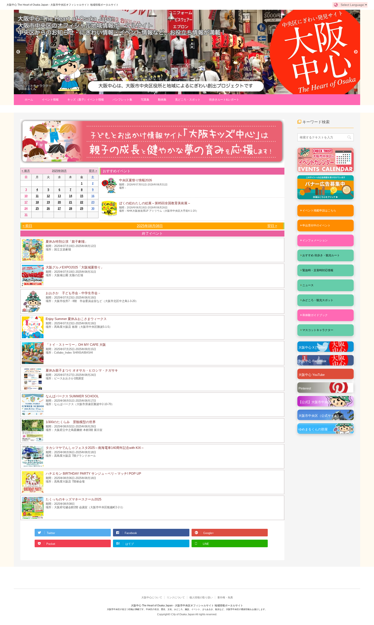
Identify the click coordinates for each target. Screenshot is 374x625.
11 (37, 196)
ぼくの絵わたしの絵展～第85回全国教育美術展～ (155, 203)
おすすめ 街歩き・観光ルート (321, 255)
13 (59, 196)
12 (48, 196)
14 (70, 196)
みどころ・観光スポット (317, 300)
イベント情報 (50, 99)
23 (92, 202)
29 (81, 208)
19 (48, 202)
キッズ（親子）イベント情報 (85, 99)
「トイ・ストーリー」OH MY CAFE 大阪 (76, 344)
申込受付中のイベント (316, 225)
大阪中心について (151, 597)
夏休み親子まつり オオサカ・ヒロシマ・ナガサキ (82, 370)
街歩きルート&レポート (224, 99)
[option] (187, 52)
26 (48, 208)
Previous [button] (18, 52)
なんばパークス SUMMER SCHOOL (72, 396)
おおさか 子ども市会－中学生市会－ (73, 293)
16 (92, 196)
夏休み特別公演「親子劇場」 (67, 241)
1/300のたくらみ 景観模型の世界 (71, 422)
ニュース (308, 285)
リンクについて (176, 597)
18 (37, 202)
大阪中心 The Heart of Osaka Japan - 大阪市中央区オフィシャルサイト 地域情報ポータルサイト (62, 4)
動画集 (162, 99)
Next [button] (356, 52)
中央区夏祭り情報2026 (135, 180)
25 (37, 208)
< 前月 (26, 170)
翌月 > (93, 170)
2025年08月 (59, 170)
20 (59, 202)
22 (81, 202)
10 (25, 196)
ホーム (29, 99)
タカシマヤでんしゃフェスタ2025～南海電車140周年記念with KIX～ (95, 448)
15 (81, 196)
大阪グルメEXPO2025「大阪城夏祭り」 (75, 267)
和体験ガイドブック (315, 315)
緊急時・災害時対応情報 (317, 270)
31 (25, 214)
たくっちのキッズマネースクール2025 (73, 499)
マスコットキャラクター (317, 330)
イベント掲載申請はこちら (319, 210)
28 (70, 208)
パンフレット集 (122, 99)
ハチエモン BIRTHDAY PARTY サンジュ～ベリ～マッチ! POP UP (93, 473)
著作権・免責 (225, 597)
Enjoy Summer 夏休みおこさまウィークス (76, 319)
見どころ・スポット (187, 99)
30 (92, 208)
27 (59, 208)
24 (25, 208)
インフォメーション (315, 240)
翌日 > (272, 226)
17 (25, 202)
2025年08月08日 (150, 226)
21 (70, 202)
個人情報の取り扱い (201, 597)
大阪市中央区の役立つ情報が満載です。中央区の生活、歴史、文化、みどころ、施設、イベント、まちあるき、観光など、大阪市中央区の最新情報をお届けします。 (187, 609)
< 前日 (27, 226)
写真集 (145, 99)
